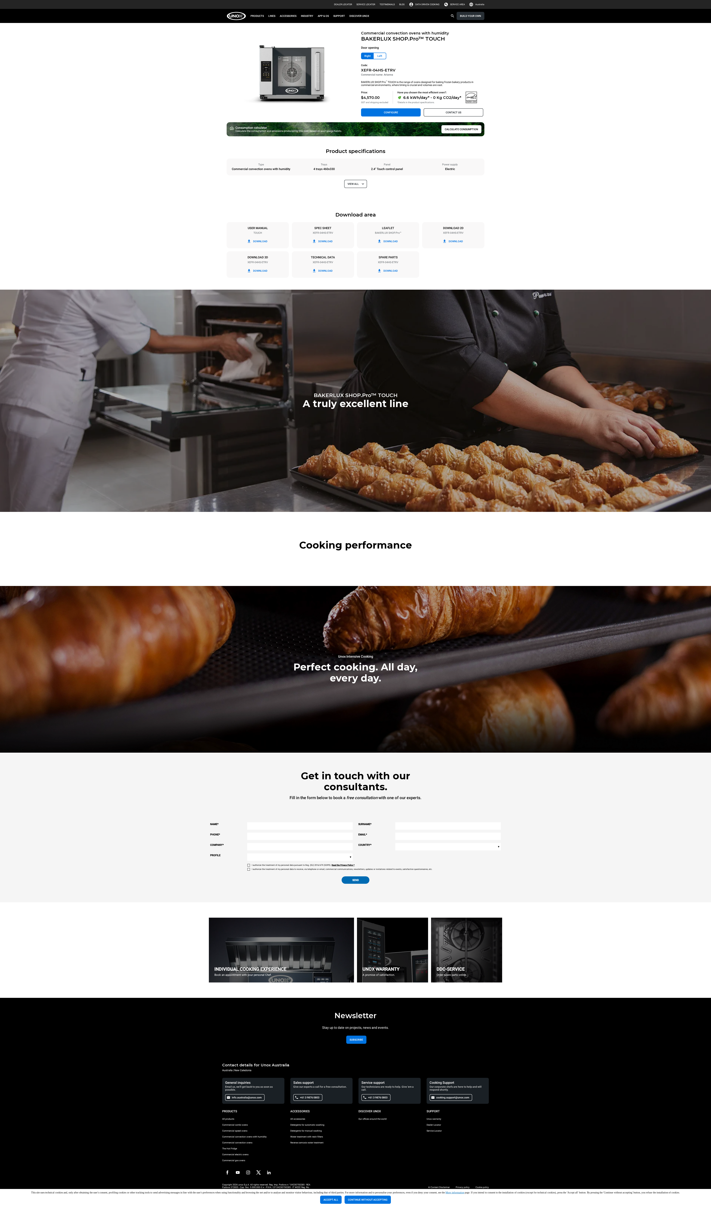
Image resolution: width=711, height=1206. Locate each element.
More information (454, 1192)
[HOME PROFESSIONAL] (237, 16)
